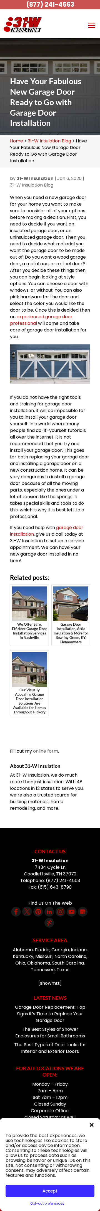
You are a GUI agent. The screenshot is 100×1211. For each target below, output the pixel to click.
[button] (91, 1125)
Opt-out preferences (47, 1203)
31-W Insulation (35, 178)
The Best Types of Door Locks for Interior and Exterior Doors (50, 1048)
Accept (50, 1191)
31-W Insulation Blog (31, 185)
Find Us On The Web (50, 903)
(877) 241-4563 (50, 4)
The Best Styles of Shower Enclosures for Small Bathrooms (50, 1032)
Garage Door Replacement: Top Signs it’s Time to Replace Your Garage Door (50, 1014)
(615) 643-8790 (55, 887)
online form (45, 751)
